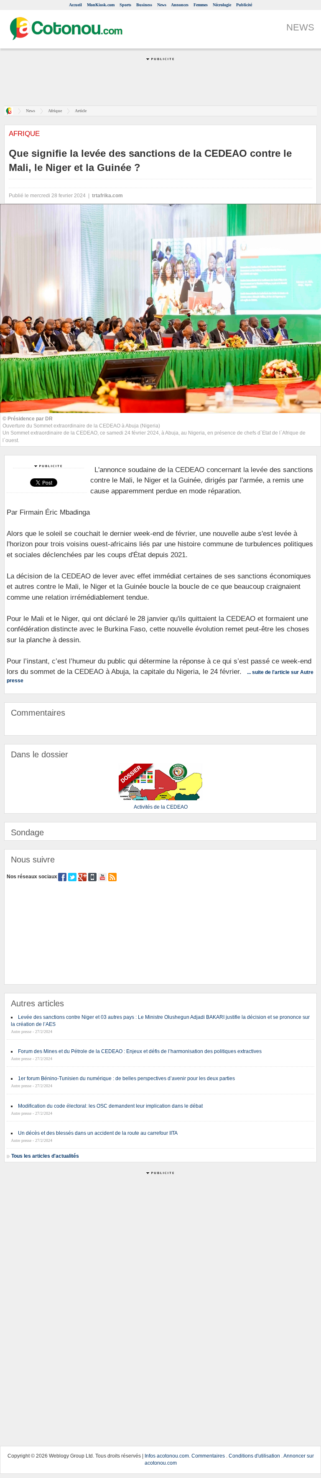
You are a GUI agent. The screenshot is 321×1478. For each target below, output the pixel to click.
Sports (125, 5)
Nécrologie (222, 5)
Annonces (180, 5)
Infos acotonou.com (167, 1456)
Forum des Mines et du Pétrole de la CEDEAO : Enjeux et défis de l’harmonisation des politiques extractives (140, 1051)
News (161, 5)
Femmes (201, 5)
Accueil (75, 5)
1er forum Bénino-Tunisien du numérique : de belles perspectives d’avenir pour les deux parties (126, 1078)
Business (144, 5)
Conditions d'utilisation (254, 1456)
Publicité (244, 5)
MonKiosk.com (101, 5)
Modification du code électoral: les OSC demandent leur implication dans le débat (110, 1106)
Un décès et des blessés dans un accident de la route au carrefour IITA (98, 1133)
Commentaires (208, 1456)
